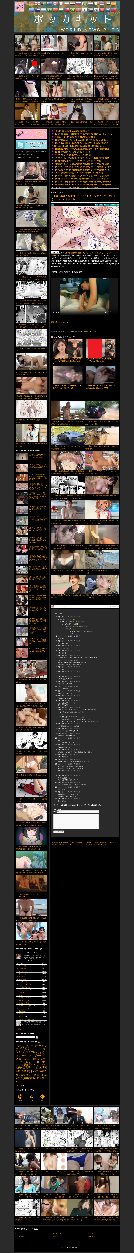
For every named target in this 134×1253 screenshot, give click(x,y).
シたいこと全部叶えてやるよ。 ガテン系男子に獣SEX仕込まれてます (79, 173)
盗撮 (23, 1075)
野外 (20, 1078)
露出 (26, 1078)
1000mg (21, 992)
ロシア (30, 1061)
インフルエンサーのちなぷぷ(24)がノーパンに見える (73, 155)
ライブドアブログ (24, 1008)
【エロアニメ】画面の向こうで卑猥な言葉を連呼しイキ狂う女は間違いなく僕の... (83, 167)
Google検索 (22, 966)
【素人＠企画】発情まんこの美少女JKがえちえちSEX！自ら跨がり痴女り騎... (81, 143)
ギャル (22, 1052)
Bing (20, 995)
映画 (44, 1067)
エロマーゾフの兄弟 (25, 998)
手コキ (31, 1067)
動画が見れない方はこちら (60, 322)
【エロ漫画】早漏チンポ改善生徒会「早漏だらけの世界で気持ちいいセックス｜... (83, 134)
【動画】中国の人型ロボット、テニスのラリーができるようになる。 (78, 161)
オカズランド (23, 982)
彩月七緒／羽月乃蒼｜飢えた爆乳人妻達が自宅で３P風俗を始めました (79, 146)
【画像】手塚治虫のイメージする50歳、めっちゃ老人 (73, 152)
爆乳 (44, 1070)
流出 (23, 1071)
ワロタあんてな (24, 976)
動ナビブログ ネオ (25, 1000)
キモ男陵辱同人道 (24, 987)
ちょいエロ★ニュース (26, 984)
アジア (35, 1046)
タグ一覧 (90, 1233)
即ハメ (32, 1064)
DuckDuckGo (23, 1011)
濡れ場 (38, 1070)
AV (108, 204)
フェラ (100, 204)
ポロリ (36, 1058)
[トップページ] (19, 7)
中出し (38, 1061)
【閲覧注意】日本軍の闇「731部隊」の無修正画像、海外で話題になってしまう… (67, 843)
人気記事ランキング (58, 1233)
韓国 (31, 1078)
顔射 (36, 1078)
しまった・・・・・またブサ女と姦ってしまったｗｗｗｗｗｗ (76, 188)
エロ (53, 204)
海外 (105, 204)
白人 (18, 1075)
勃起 (26, 1064)
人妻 (21, 1064)
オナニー (32, 1049)
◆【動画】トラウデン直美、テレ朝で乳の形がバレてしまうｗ (76, 137)
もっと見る (20, 1085)
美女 (39, 1075)
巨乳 (25, 1067)
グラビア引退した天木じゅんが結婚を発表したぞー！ (73, 131)
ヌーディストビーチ (30, 1055)
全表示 (19, 1029)
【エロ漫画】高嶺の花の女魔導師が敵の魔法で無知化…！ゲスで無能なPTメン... (82, 170)
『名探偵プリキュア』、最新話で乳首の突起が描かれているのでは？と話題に (81, 164)
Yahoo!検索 (22, 968)
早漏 (118, 204)
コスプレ (30, 1052)
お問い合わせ (92, 1236)
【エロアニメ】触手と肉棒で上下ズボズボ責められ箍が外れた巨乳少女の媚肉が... (83, 182)
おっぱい (24, 1046)
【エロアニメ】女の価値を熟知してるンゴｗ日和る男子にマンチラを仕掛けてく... (83, 176)
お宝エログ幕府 (24, 1003)
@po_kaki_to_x (90, 331)
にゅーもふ (22, 974)
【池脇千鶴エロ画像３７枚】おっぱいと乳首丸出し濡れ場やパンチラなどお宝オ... (83, 185)
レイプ (22, 1061)
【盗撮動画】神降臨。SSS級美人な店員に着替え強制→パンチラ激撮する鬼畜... (82, 149)
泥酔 (18, 1070)
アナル (42, 1046)
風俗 (41, 1078)
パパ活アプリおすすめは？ (27, 1019)
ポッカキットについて (22, 1236)
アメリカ (21, 1049)
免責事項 (54, 1236)
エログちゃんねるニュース (27, 1006)
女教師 (19, 1067)
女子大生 (41, 1064)
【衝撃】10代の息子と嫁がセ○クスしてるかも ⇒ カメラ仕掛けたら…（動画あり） (102, 843)
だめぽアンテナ (24, 971)
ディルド (113, 204)
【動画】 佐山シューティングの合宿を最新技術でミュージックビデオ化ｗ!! (81, 179)
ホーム (17, 1233)
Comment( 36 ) (115, 606)
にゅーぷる (22, 979)
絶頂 (96, 204)
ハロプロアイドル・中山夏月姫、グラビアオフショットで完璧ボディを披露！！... (83, 158)
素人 (28, 1075)
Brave (21, 1014)
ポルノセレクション (25, 990)
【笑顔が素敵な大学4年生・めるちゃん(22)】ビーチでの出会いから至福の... (81, 140)
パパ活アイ (22, 1016)
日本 (39, 1067)
